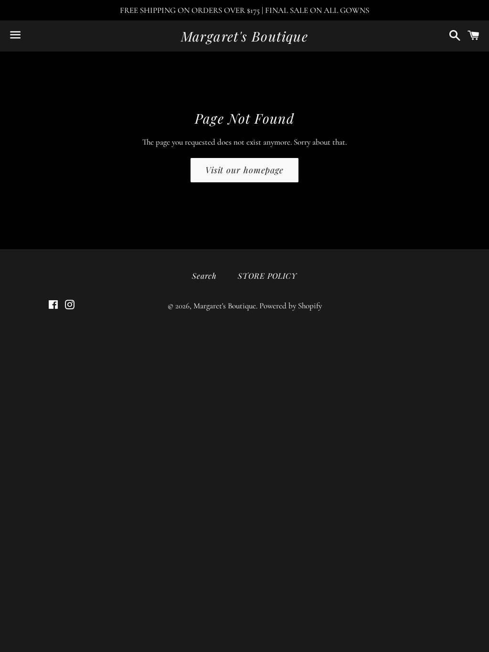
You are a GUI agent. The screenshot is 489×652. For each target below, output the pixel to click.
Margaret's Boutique (244, 36)
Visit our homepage (244, 170)
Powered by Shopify (290, 306)
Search (204, 276)
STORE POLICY (267, 276)
